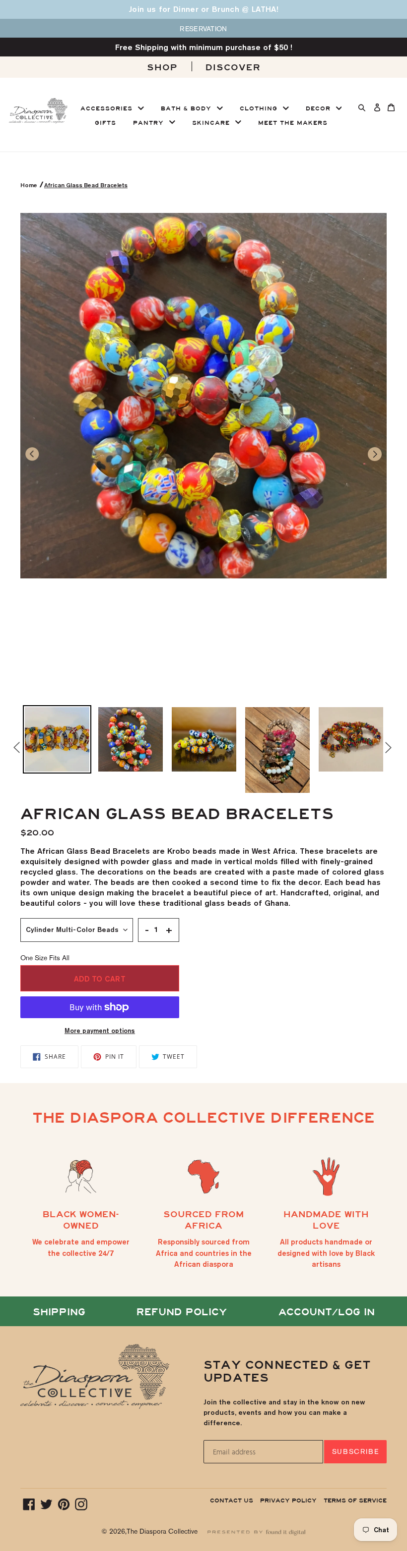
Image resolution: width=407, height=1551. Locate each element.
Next (387, 747)
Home (29, 185)
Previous (13, 750)
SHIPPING (59, 1312)
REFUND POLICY (181, 1312)
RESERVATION (203, 28)
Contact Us (231, 1500)
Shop (162, 67)
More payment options (100, 1030)
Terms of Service (355, 1500)
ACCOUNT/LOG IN (326, 1312)
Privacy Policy (288, 1500)
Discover (233, 67)
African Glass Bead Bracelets (86, 185)
